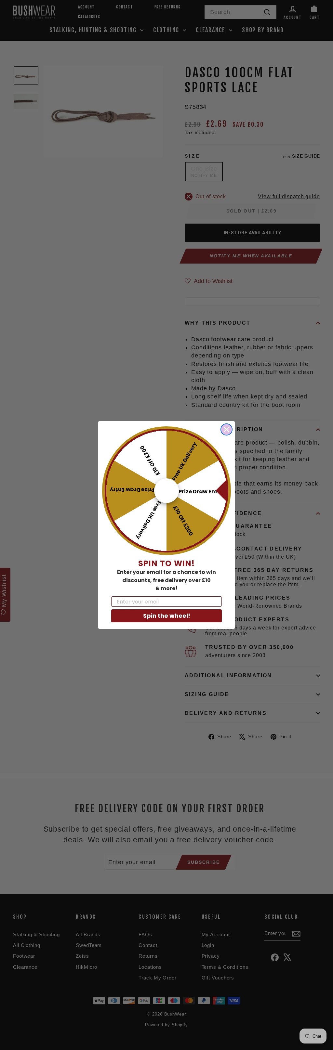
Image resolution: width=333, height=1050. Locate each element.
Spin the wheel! (166, 616)
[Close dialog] (226, 429)
